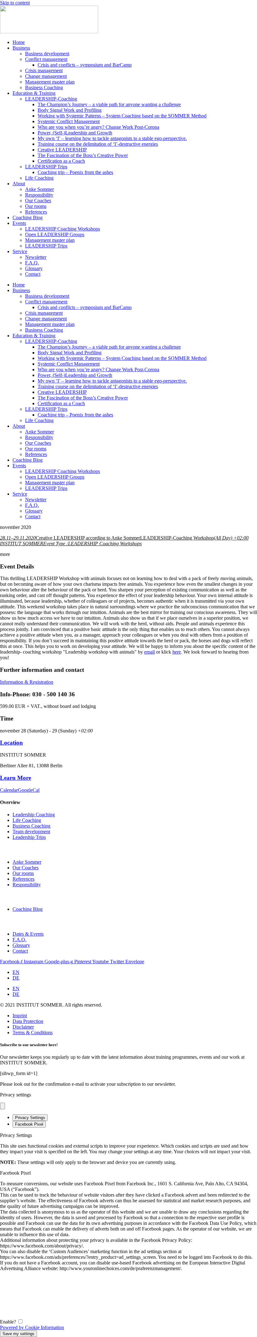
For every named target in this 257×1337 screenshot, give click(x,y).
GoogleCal (28, 790)
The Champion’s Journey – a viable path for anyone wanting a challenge (109, 104)
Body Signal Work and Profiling (70, 110)
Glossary (34, 268)
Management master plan (50, 81)
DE (16, 978)
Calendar (9, 790)
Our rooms (35, 206)
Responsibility (39, 195)
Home (19, 42)
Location (11, 742)
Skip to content (15, 2)
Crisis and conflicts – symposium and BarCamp (85, 65)
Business (21, 48)
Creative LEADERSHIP (62, 149)
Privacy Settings (30, 1117)
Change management (46, 76)
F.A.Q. (32, 262)
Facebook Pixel (29, 1124)
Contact (32, 274)
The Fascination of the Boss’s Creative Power (83, 155)
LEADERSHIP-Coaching (51, 98)
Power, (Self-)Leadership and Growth (75, 132)
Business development (47, 53)
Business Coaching (44, 87)
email (149, 652)
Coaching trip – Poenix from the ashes (75, 172)
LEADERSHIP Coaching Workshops (62, 228)
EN (16, 972)
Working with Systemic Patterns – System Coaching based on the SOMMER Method (122, 115)
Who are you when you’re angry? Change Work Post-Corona (98, 127)
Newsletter (35, 257)
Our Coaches (38, 200)
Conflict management (46, 59)
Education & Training (34, 93)
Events (19, 223)
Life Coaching (39, 178)
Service (20, 251)
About (19, 183)
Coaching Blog (28, 217)
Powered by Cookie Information (32, 1327)
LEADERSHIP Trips (46, 166)
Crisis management (44, 70)
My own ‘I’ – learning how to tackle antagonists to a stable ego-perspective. (112, 138)
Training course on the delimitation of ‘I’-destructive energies (98, 144)
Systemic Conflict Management (69, 121)
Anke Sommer (39, 189)
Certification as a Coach (61, 161)
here (176, 652)
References (36, 212)
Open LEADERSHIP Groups (54, 234)
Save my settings (18, 1333)
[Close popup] (2, 1106)
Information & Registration (26, 682)
